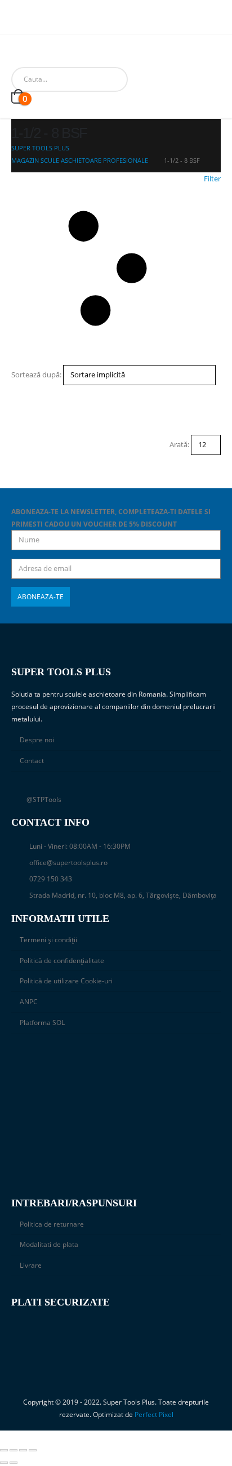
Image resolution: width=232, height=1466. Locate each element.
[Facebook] (18, 22)
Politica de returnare (52, 1223)
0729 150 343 (50, 878)
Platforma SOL (42, 1022)
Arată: (179, 444)
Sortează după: (36, 374)
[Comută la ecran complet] (13, 1450)
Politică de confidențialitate (62, 960)
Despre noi (37, 739)
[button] (116, 268)
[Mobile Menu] (19, 53)
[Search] (140, 79)
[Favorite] (198, 79)
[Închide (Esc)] (33, 1450)
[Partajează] (23, 1450)
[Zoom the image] (116, 1059)
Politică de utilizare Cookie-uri (66, 980)
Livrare (31, 1264)
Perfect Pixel (154, 1414)
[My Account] (173, 79)
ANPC (29, 1001)
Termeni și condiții (48, 939)
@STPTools (43, 799)
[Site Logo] (50, 52)
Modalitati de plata (49, 1244)
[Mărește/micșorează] (4, 1450)
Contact (32, 760)
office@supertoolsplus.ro (68, 862)
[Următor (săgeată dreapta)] (13, 1462)
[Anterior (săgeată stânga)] (4, 1462)
